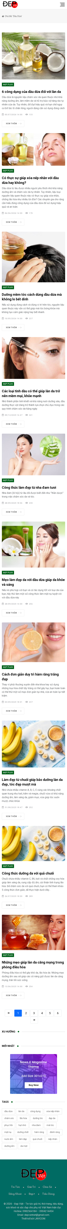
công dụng (35, 1111)
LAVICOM (40, 1218)
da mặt (23, 1146)
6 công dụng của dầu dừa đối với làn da (31, 92)
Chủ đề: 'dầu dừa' (13, 16)
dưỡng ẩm (9, 1146)
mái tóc (50, 1125)
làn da (21, 1111)
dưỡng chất (23, 1132)
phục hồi (8, 1125)
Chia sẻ (47, 1187)
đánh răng (55, 1132)
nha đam (36, 1125)
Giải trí (31, 1187)
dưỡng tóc (38, 1118)
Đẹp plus (8, 84)
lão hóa (23, 1118)
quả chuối (37, 1139)
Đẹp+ (32, 1194)
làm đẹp (23, 1139)
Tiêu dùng (48, 1194)
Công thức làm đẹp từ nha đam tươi (29, 487)
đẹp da (52, 1118)
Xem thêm (11, 123)
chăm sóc (9, 1118)
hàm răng (39, 1132)
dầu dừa (8, 1111)
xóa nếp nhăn (53, 1111)
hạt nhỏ (22, 1125)
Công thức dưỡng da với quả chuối (28, 873)
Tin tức (15, 1187)
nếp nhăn (52, 1139)
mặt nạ (7, 1132)
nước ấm (8, 1139)
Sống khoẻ (15, 1194)
